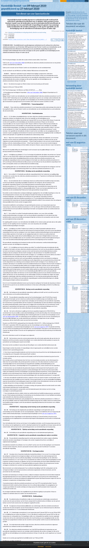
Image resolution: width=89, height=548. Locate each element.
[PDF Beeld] (59, 40)
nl (86, 1)
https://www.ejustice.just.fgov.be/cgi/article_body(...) (28, 39)
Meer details (48, 546)
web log (76, 1)
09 (28, 5)
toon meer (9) (71, 82)
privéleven (63, 1)
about (71, 1)
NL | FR (54, 40)
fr (87, 1)
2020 (43, 5)
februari (35, 5)
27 (21, 8)
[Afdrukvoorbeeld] (62, 40)
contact (82, 1)
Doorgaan (41, 546)
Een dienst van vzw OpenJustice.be (32, 13)
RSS (68, 1)
